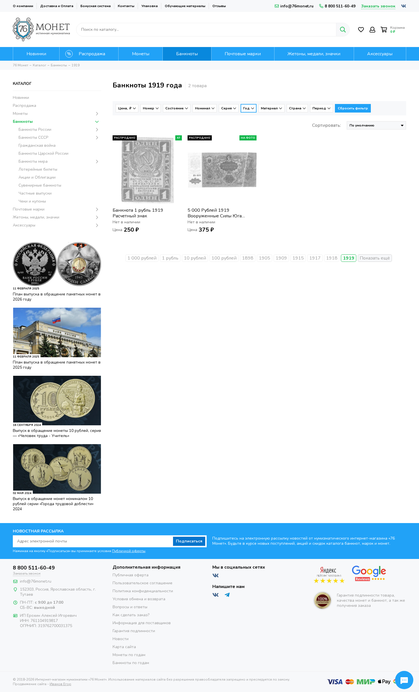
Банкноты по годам (131, 663)
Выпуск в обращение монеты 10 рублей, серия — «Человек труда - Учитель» (57, 433)
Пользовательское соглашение (142, 583)
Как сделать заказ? (131, 615)
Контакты (126, 6)
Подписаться (189, 541)
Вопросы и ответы (130, 607)
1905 (264, 258)
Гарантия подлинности (134, 631)
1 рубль (170, 258)
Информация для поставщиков (142, 623)
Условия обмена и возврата (139, 599)
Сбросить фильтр (353, 108)
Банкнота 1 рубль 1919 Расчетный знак (138, 213)
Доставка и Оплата (56, 6)
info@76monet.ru (297, 6)
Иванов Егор (60, 684)
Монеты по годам (129, 655)
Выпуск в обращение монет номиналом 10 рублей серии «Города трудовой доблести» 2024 (53, 504)
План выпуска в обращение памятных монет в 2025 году (57, 365)
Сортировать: (326, 125)
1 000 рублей (141, 258)
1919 (348, 258)
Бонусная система (95, 6)
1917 (315, 258)
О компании (23, 6)
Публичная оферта (131, 575)
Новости (121, 639)
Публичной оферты (128, 551)
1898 (247, 258)
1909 (281, 258)
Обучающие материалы (185, 6)
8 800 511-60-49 (340, 6)
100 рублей (224, 258)
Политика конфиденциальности (143, 591)
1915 (298, 258)
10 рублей (195, 258)
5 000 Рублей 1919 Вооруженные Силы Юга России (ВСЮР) (215, 213)
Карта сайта (124, 647)
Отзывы (219, 6)
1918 (331, 258)
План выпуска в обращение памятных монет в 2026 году (57, 296)
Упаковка (149, 6)
